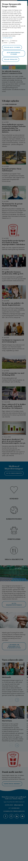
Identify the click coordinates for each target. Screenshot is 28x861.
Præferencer (14, 40)
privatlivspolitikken (8, 37)
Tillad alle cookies (12, 47)
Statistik (5, 42)
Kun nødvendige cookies (13, 53)
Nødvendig (6, 40)
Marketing (13, 42)
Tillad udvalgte (10, 59)
